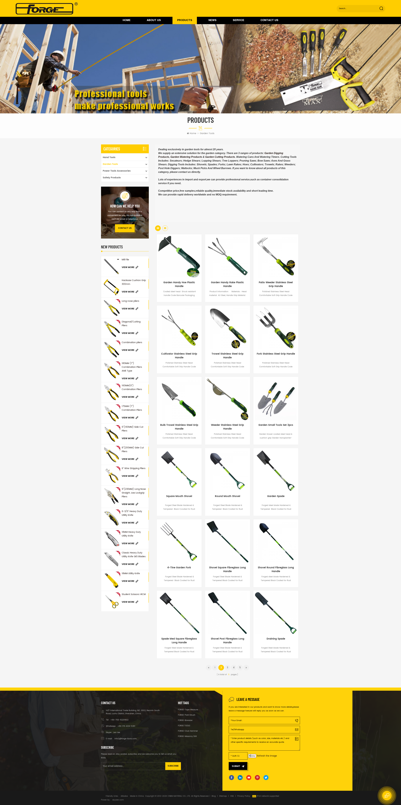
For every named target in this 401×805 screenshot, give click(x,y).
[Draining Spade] (276, 613)
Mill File (125, 259)
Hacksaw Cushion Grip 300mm (134, 282)
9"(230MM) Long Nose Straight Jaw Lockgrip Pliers (134, 492)
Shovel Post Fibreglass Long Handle (227, 641)
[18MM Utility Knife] (111, 580)
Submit (236, 766)
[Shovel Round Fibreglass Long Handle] (276, 542)
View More (128, 267)
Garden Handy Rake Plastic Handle (227, 284)
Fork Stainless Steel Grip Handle (276, 354)
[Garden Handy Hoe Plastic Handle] (179, 257)
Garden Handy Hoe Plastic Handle (179, 284)
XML (232, 796)
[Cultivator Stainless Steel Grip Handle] (179, 328)
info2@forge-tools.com (125, 738)
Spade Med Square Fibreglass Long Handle (179, 641)
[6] (111, 434)
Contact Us (269, 20)
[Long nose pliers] (111, 308)
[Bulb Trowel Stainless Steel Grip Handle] (179, 399)
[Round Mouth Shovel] (227, 470)
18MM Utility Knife (131, 573)
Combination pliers (132, 342)
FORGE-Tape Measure (188, 709)
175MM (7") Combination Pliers (132, 408)
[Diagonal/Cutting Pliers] (111, 328)
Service (238, 20)
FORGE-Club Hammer (188, 731)
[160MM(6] (111, 392)
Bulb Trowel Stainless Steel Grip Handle (179, 427)
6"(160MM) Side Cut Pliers (132, 429)
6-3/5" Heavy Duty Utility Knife (132, 513)
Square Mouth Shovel (179, 496)
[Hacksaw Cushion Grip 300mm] (111, 287)
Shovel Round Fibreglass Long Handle (276, 569)
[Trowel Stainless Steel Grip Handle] (227, 328)
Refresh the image (267, 756)
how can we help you (125, 206)
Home (126, 20)
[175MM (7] (111, 413)
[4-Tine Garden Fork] (179, 542)
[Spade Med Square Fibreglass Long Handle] (179, 613)
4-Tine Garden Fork (179, 568)
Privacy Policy (243, 796)
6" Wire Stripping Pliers (133, 468)
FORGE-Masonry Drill (187, 736)
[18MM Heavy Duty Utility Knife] (111, 539)
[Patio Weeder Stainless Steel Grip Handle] (276, 257)
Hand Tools (109, 157)
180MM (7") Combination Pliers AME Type (132, 367)
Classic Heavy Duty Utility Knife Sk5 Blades (134, 554)
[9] (111, 496)
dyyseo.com (118, 799)
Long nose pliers (130, 301)
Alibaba (124, 796)
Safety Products (112, 177)
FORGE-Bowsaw (185, 720)
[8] (111, 454)
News (212, 20)
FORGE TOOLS (184, 725)
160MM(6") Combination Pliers (132, 387)
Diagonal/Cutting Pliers (131, 323)
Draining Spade (276, 639)
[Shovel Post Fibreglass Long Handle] (227, 613)
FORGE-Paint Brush (186, 715)
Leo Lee (116, 732)
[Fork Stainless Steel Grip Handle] (276, 328)
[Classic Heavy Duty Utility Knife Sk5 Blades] (111, 559)
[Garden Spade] (276, 470)
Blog (214, 796)
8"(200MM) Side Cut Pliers (133, 449)
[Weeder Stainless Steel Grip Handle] (227, 399)
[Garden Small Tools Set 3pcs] (276, 399)
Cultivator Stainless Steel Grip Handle (179, 356)
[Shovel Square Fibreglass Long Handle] (227, 542)
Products (184, 20)
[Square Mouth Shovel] (179, 470)
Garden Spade (275, 496)
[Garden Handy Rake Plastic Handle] (227, 257)
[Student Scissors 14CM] (111, 601)
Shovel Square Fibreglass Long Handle (227, 569)
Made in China (137, 796)
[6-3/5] (111, 518)
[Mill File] (111, 266)
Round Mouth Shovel (227, 496)
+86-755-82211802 (119, 719)
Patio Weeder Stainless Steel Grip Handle (276, 284)
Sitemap (223, 796)
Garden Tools (207, 133)
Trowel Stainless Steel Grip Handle (227, 356)
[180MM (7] (111, 370)
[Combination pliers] (111, 349)
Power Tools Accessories (117, 171)
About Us (154, 20)
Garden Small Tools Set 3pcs (275, 425)
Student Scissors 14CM (134, 594)
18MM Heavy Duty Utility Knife (131, 534)
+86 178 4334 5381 (126, 726)
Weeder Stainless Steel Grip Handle (227, 427)
